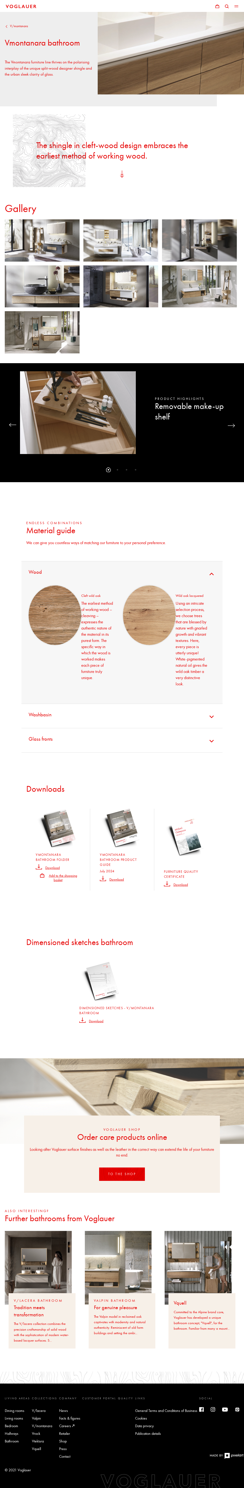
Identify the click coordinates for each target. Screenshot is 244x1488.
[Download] (39, 866)
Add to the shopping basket (63, 878)
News (63, 1410)
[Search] (227, 6)
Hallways (11, 1433)
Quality (125, 1398)
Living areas (17, 1398)
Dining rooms (14, 1410)
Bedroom (11, 1426)
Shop (63, 1441)
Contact (64, 1456)
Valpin (36, 1418)
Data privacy (144, 1426)
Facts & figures (69, 1418)
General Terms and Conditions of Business (166, 1410)
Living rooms (14, 1418)
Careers (65, 1426)
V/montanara (19, 26)
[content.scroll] (122, 173)
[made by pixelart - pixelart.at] (226, 1458)
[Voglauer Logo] (21, 6)
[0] (217, 6)
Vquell (36, 1449)
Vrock (36, 1433)
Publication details (148, 1433)
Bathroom (12, 1441)
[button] (108, 469)
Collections (44, 1398)
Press (63, 1449)
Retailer (64, 1433)
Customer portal (99, 1398)
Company (68, 1398)
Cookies (141, 1418)
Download (52, 868)
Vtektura (38, 1441)
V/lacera (39, 1410)
